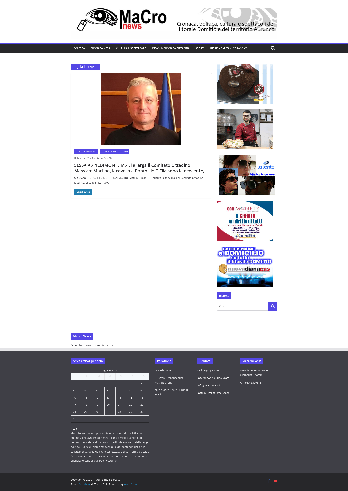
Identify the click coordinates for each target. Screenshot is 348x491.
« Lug (74, 428)
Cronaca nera (100, 48)
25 (85, 411)
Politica (79, 48)
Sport (199, 48)
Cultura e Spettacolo (131, 48)
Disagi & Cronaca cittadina (171, 48)
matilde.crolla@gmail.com (213, 393)
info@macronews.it (209, 385)
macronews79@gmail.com (213, 378)
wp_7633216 (106, 157)
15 (130, 397)
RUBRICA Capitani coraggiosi (228, 48)
